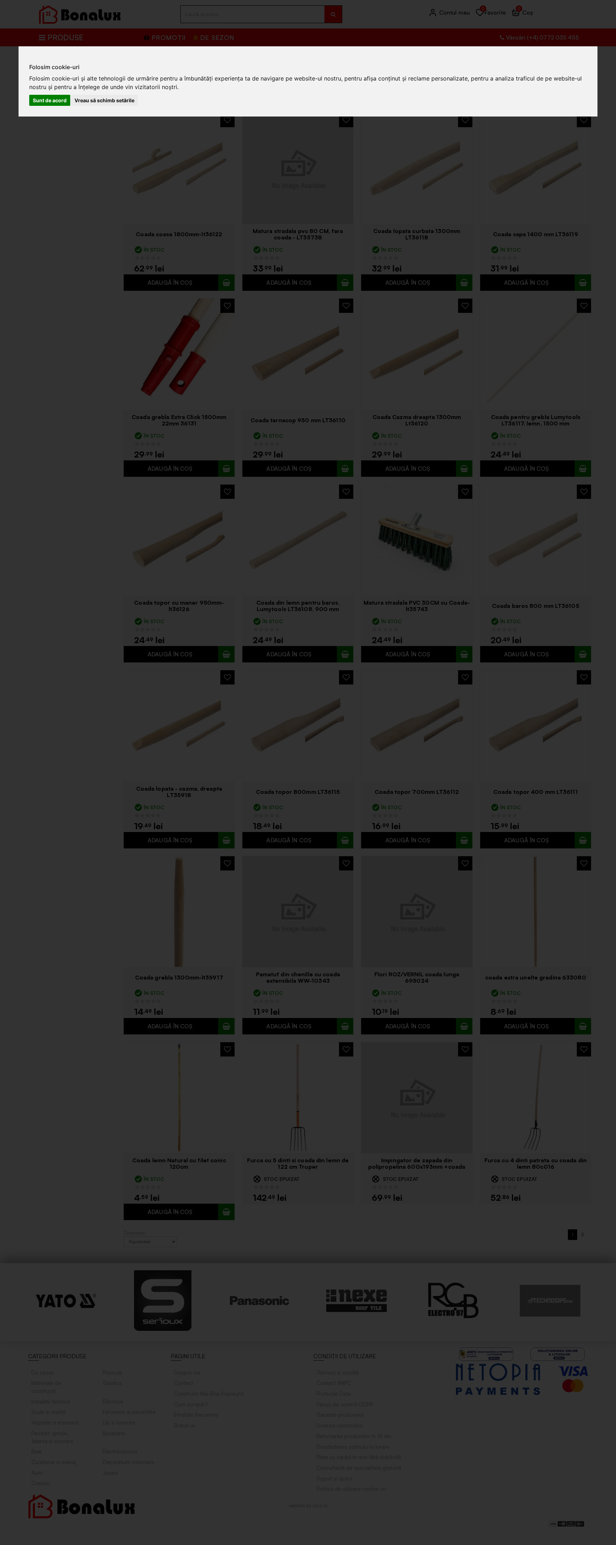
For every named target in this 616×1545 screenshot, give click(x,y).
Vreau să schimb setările (104, 100)
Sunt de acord (50, 100)
